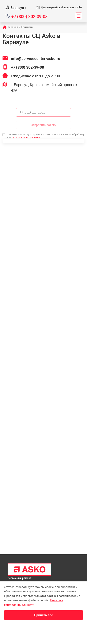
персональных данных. (27, 137)
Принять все (43, 615)
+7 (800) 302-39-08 (29, 16)
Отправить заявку (43, 125)
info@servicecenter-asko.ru (35, 58)
